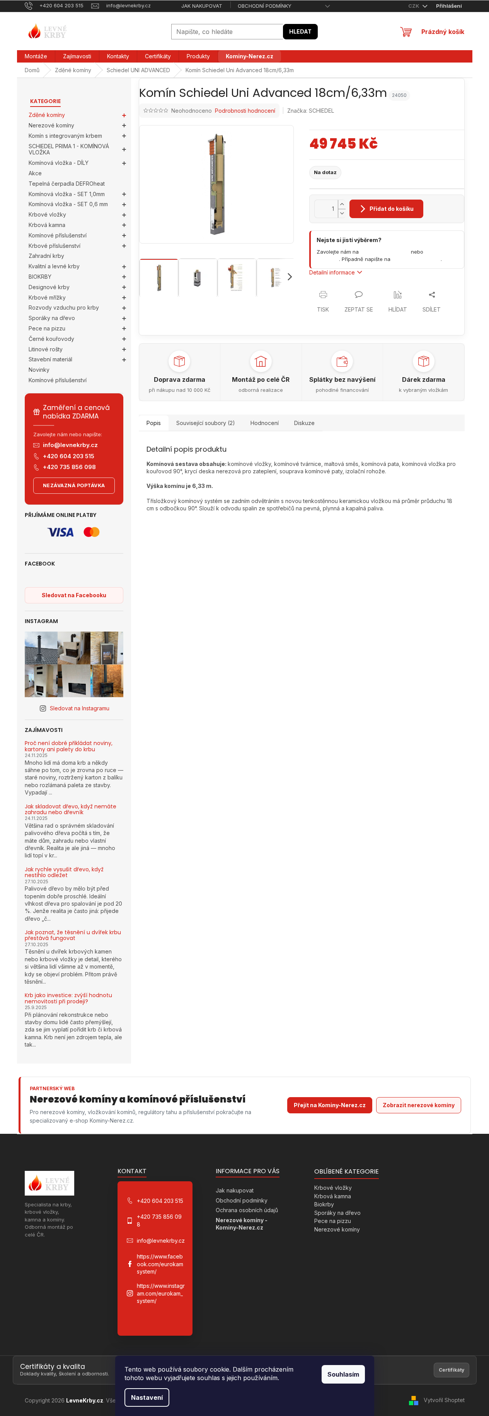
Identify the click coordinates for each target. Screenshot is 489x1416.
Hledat (300, 31)
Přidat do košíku (392, 208)
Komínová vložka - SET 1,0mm (67, 194)
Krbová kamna (47, 225)
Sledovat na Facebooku (74, 595)
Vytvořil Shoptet (444, 1400)
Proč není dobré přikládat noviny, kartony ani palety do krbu (68, 746)
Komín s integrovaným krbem (65, 135)
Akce (35, 173)
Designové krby (49, 287)
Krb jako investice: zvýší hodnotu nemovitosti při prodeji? (68, 998)
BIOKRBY (40, 276)
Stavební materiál (50, 359)
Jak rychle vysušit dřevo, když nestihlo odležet (64, 873)
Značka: (310, 110)
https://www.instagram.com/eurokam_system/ (161, 1293)
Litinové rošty (46, 349)
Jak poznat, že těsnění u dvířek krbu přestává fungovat (73, 936)
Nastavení (147, 1397)
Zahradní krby (46, 255)
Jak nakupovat (201, 6)
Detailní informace (332, 272)
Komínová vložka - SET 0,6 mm (68, 204)
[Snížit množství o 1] (342, 213)
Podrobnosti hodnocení (245, 110)
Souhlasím (343, 1374)
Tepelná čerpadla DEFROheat (67, 183)
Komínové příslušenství (58, 235)
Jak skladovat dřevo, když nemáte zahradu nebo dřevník (70, 810)
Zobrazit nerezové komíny (419, 1105)
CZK (414, 6)
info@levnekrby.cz (70, 445)
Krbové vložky (47, 214)
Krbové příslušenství (54, 245)
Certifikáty (451, 1370)
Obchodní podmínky (264, 6)
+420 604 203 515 (68, 456)
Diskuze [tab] (304, 423)
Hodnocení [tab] (264, 423)
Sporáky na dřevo (52, 318)
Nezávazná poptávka (74, 485)
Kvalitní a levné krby (54, 266)
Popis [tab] (154, 423)
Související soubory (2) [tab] (205, 423)
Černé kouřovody (51, 338)
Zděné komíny (47, 115)
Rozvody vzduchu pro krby (64, 307)
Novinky (39, 369)
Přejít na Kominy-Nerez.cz (330, 1105)
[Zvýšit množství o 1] (342, 204)
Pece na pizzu (47, 328)
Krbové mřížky (47, 297)
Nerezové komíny (51, 125)
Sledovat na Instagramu (79, 708)
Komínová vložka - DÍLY (59, 162)
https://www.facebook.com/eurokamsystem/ (160, 1264)
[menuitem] (36, 56)
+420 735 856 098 (69, 467)
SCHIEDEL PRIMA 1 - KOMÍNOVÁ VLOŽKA (69, 149)
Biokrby (324, 1204)
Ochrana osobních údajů (247, 1210)
